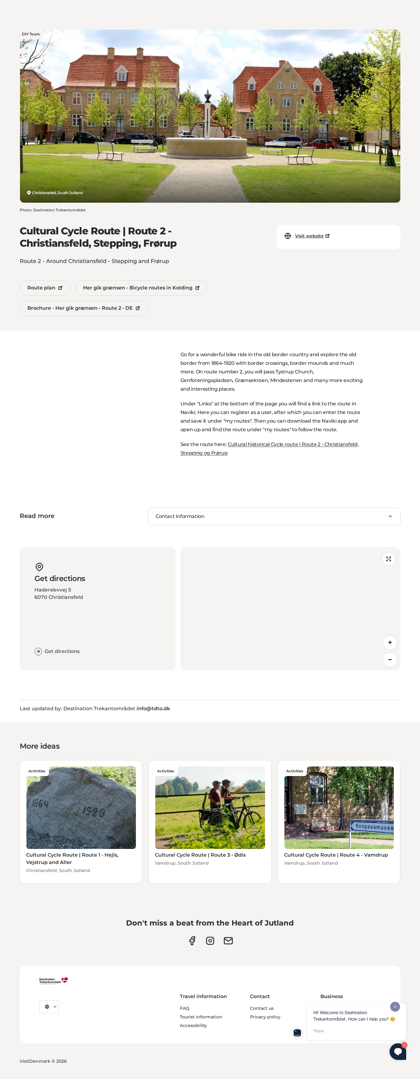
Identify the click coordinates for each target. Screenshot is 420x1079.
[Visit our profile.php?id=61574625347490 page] (192, 940)
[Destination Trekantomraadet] (53, 980)
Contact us (262, 1008)
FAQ (184, 1008)
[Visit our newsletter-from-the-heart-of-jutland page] (228, 940)
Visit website (309, 236)
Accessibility (193, 1025)
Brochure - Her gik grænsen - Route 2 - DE (80, 308)
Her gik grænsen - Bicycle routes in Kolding (137, 288)
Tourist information (201, 1017)
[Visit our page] (210, 940)
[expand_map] (388, 559)
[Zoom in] (389, 642)
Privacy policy (265, 1017)
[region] (290, 608)
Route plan (41, 288)
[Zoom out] (389, 659)
